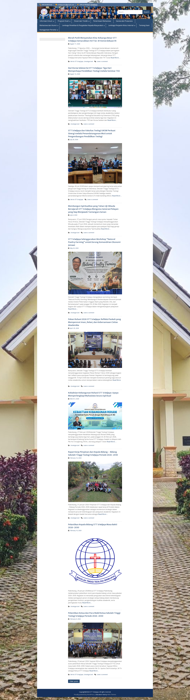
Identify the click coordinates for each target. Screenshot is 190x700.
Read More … (115, 58)
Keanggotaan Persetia (48, 30)
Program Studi (63, 21)
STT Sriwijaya (92, 5)
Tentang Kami (144, 25)
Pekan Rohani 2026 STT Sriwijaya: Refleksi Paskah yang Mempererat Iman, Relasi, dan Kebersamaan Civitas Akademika (94, 322)
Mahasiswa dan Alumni (48, 25)
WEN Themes (111, 694)
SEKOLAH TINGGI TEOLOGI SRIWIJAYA (75, 10)
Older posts (74, 681)
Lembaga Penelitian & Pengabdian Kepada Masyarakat (82, 25)
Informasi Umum (46, 21)
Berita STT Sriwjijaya (76, 61)
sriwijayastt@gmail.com (66, 5)
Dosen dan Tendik (81, 21)
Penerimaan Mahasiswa (102, 21)
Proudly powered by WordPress (84, 694)
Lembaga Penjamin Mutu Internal (120, 25)
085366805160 (47, 5)
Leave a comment (102, 61)
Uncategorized (88, 61)
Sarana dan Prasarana (124, 21)
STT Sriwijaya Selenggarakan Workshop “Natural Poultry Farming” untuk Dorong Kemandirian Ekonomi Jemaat (94, 242)
